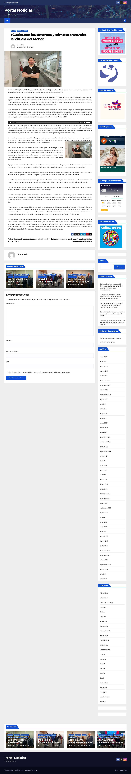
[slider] (88, 122)
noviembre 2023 (105, 498)
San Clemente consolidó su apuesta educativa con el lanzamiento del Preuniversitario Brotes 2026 (111, 305)
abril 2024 (103, 475)
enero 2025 (103, 432)
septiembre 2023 (105, 508)
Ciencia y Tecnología (107, 602)
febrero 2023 (104, 541)
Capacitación (104, 598)
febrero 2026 (104, 371)
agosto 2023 (104, 512)
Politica (102, 668)
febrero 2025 (104, 427)
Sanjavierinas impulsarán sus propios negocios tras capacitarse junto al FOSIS (112, 314)
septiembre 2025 (105, 394)
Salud (102, 678)
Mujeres (102, 654)
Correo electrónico (12, 351)
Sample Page (123, 770)
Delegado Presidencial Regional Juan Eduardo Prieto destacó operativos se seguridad (112, 322)
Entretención (104, 635)
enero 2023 (103, 546)
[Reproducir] (10, 122)
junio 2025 (103, 409)
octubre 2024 (104, 446)
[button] (121, 20)
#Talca (31, 47)
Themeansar (34, 770)
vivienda (102, 701)
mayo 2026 (103, 357)
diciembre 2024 (105, 437)
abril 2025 (103, 418)
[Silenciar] (84, 122)
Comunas (13, 30)
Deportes (16, 274)
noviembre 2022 (105, 555)
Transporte (103, 692)
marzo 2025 (104, 423)
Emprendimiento (105, 631)
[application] (50, 122)
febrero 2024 (104, 484)
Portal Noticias (18, 10)
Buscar (102, 261)
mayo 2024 (103, 470)
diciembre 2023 (105, 494)
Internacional (24, 274)
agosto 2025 (104, 399)
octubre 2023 (104, 503)
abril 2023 (103, 531)
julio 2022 (103, 574)
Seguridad (103, 687)
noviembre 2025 (105, 385)
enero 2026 (103, 376)
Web (7, 362)
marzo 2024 (104, 479)
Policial (102, 664)
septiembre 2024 (105, 451)
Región (25, 30)
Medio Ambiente (105, 650)
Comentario (10, 303)
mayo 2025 (103, 413)
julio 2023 (103, 517)
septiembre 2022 (105, 564)
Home (116, 770)
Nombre (9, 340)
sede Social (104, 683)
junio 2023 (103, 522)
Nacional (19, 30)
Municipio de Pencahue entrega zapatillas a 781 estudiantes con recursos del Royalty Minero (110, 296)
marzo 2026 (104, 366)
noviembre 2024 (105, 442)
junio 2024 (103, 465)
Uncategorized (23, 276)
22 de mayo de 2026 (46, 745)
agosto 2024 (104, 456)
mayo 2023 (103, 527)
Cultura (102, 612)
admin (22, 45)
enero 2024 (103, 489)
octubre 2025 (104, 390)
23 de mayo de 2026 (15, 745)
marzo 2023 (104, 536)
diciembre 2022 (105, 550)
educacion (47, 274)
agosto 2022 (104, 569)
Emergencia (104, 626)
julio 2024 (103, 461)
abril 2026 (103, 361)
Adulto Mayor (104, 593)
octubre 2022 (104, 560)
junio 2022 (103, 579)
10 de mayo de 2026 (76, 745)
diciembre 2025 (105, 380)
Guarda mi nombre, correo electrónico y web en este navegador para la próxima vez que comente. (39, 372)
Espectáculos (104, 640)
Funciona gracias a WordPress (12, 770)
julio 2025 (103, 404)
